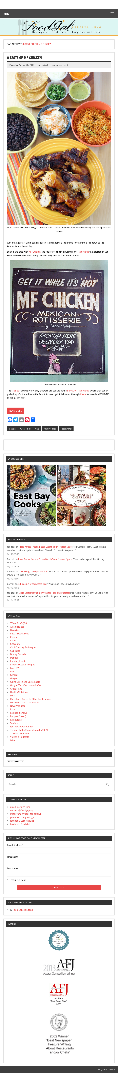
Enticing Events (18, 661)
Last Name (12, 868)
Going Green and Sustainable (25, 682)
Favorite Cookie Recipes (22, 664)
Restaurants (66, 429)
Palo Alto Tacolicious (78, 390)
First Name (12, 857)
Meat (37, 429)
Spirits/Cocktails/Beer (21, 726)
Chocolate (15, 644)
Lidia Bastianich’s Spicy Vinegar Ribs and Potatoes (44, 593)
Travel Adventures (19, 733)
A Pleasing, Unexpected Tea (33, 571)
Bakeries (14, 630)
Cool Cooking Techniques (23, 647)
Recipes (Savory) (18, 713)
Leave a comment (60, 65)
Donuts (14, 657)
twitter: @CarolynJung (21, 810)
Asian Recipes (17, 626)
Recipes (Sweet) (18, 716)
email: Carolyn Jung (20, 807)
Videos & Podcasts (19, 737)
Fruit (12, 671)
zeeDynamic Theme (106, 1069)
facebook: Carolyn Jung (22, 820)
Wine (12, 740)
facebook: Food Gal (20, 824)
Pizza (12, 709)
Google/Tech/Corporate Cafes (25, 685)
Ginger (13, 678)
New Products (50, 429)
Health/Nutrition (19, 692)
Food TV (14, 668)
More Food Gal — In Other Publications (30, 699)
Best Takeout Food (19, 633)
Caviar (83, 394)
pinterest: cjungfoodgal (22, 817)
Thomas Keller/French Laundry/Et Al (29, 730)
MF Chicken (35, 251)
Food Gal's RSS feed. (22, 910)
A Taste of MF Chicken (24, 57)
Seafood (14, 723)
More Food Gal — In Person (24, 702)
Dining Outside (18, 654)
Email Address (15, 845)
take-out (16, 390)
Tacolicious (83, 251)
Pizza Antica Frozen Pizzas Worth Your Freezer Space (46, 546)
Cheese (13, 637)
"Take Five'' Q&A (18, 623)
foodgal (44, 65)
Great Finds (25, 429)
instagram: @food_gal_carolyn (25, 814)
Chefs (13, 640)
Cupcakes (15, 651)
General (12, 429)
